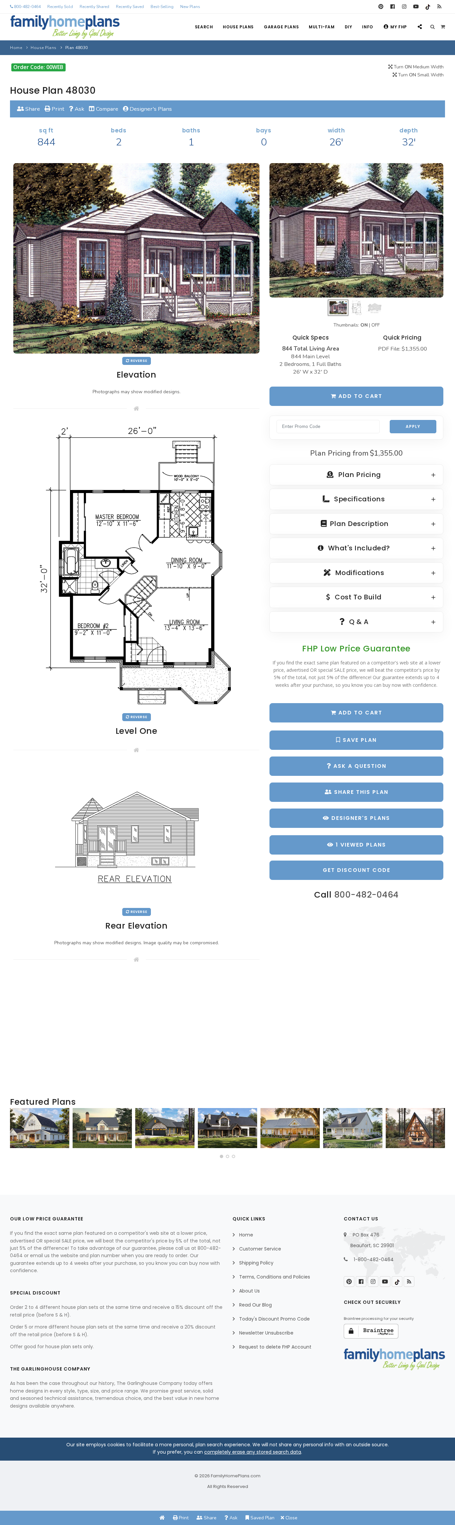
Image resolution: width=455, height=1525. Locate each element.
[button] (222, 1156)
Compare (106, 109)
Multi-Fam (321, 27)
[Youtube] (416, 6)
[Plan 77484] (290, 1128)
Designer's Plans (150, 109)
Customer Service (260, 1248)
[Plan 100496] (352, 1128)
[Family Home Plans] (65, 27)
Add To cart (359, 712)
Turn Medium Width (418, 67)
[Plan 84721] (102, 1128)
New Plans (190, 6)
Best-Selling (162, 6)
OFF (375, 325)
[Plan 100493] (39, 1128)
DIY (348, 27)
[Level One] (136, 565)
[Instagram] (404, 6)
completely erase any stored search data (252, 1452)
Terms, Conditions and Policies (274, 1277)
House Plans (238, 27)
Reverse (138, 360)
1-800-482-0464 (374, 1259)
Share (32, 109)
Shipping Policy (256, 1262)
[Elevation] (356, 230)
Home (16, 47)
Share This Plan (360, 792)
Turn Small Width (420, 75)
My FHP (398, 27)
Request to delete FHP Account (275, 1347)
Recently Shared (94, 6)
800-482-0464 (27, 6)
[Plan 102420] (165, 1128)
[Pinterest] (381, 6)
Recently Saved (130, 6)
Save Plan (359, 740)
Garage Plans (281, 27)
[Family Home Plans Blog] (439, 6)
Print (57, 109)
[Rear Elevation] (136, 834)
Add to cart (359, 396)
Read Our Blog (255, 1305)
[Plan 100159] (415, 1128)
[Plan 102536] (227, 1128)
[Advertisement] (136, 1030)
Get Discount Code (356, 870)
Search (204, 27)
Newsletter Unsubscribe (266, 1333)
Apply (413, 426)
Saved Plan (261, 1518)
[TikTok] (427, 6)
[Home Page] (162, 1517)
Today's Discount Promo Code (274, 1319)
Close (290, 1518)
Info (367, 27)
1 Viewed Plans (360, 845)
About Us (249, 1291)
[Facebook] (392, 6)
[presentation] (17, 1131)
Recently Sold (60, 6)
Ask (78, 109)
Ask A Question (358, 766)
